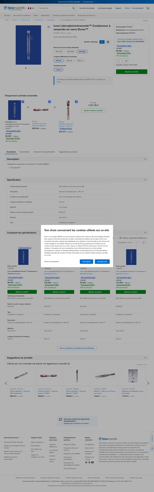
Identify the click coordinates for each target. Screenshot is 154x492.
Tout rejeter (86, 262)
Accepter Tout (102, 262)
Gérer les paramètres (51, 261)
